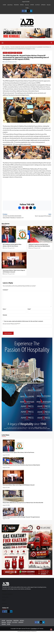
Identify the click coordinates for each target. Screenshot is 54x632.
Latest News (10, 4)
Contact (4, 590)
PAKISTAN (16, 4)
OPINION (43, 4)
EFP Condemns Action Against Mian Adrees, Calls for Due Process (12, 245)
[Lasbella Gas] (27, 549)
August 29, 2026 (11, 248)
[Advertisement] (27, 188)
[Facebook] (19, 207)
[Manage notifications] (51, 629)
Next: (43, 215)
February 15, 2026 (13, 61)
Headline (10, 52)
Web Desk (5, 248)
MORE (27, 8)
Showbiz (48, 4)
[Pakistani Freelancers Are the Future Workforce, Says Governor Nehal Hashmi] (40, 234)
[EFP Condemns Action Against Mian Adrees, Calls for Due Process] (14, 234)
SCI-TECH (37, 4)
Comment (5, 289)
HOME (4, 4)
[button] (5, 43)
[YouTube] (27, 207)
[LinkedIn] (34, 207)
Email (29, 309)
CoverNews (33, 628)
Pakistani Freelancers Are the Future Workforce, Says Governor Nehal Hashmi (39, 245)
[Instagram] (23, 207)
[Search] (51, 43)
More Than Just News (27, 26)
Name (4, 309)
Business (27, 4)
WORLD (22, 4)
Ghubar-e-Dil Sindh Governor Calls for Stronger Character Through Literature (21, 517)
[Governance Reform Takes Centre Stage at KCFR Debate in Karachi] (14, 260)
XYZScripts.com (33, 631)
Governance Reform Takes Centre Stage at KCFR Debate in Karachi (14, 271)
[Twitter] (30, 207)
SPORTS (32, 4)
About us (4, 603)
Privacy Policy (5, 597)
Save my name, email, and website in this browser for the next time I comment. (23, 321)
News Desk (6, 61)
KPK (15, 52)
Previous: (13, 216)
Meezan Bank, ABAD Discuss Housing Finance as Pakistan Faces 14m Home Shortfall (23, 502)
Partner (4, 600)
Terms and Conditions (7, 594)
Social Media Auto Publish (22, 631)
